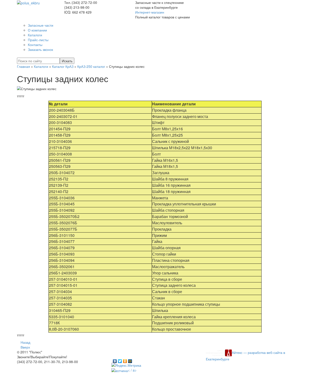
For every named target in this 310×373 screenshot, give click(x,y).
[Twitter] (120, 360)
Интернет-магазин (149, 12)
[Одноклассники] (125, 360)
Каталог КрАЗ (62, 66)
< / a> (132, 370)
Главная (23, 66)
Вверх (25, 347)
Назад (25, 342)
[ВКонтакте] (114, 360)
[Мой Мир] (130, 360)
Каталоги (41, 66)
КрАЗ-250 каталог (91, 66)
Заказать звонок (40, 49)
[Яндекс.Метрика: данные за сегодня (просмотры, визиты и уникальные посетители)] (126, 365)
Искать (67, 60)
